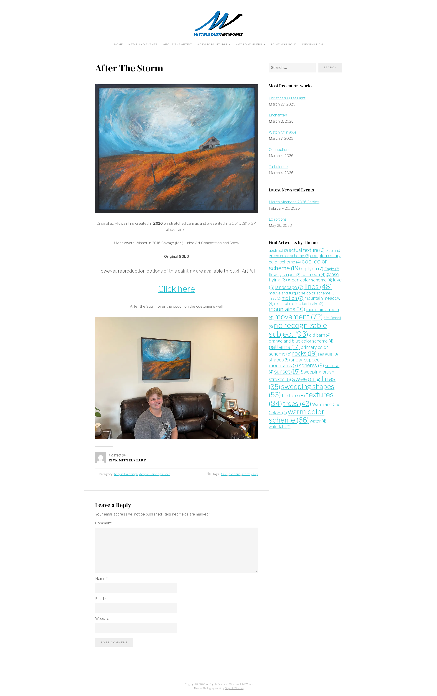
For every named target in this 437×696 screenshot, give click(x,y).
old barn (234, 474)
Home (118, 44)
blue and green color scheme (304, 253)
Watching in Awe (283, 132)
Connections (279, 149)
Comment (104, 523)
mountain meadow (304, 301)
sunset (287, 371)
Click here (176, 289)
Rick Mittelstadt (127, 460)
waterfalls (279, 427)
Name (101, 579)
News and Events (143, 44)
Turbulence (278, 167)
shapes (279, 360)
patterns (284, 346)
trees (297, 403)
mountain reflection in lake (298, 304)
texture (293, 395)
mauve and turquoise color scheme (302, 293)
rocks (304, 353)
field (224, 474)
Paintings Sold (284, 44)
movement (298, 316)
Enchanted (278, 115)
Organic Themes (234, 688)
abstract (278, 250)
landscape (289, 287)
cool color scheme (298, 265)
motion (292, 298)
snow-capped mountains (294, 363)
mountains (287, 309)
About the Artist (177, 44)
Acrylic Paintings (212, 44)
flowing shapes (284, 274)
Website (102, 618)
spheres (311, 365)
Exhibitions (278, 219)
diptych (312, 268)
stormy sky (249, 474)
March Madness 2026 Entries (294, 202)
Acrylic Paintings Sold (154, 474)
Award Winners (249, 44)
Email (100, 599)
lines (318, 287)
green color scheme (310, 280)
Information (312, 44)
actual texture (307, 250)
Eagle (331, 268)
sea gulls (328, 354)
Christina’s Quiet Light (287, 98)
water (318, 421)
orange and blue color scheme (301, 341)
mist (275, 298)
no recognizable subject (298, 329)
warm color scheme (296, 416)
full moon (313, 274)
